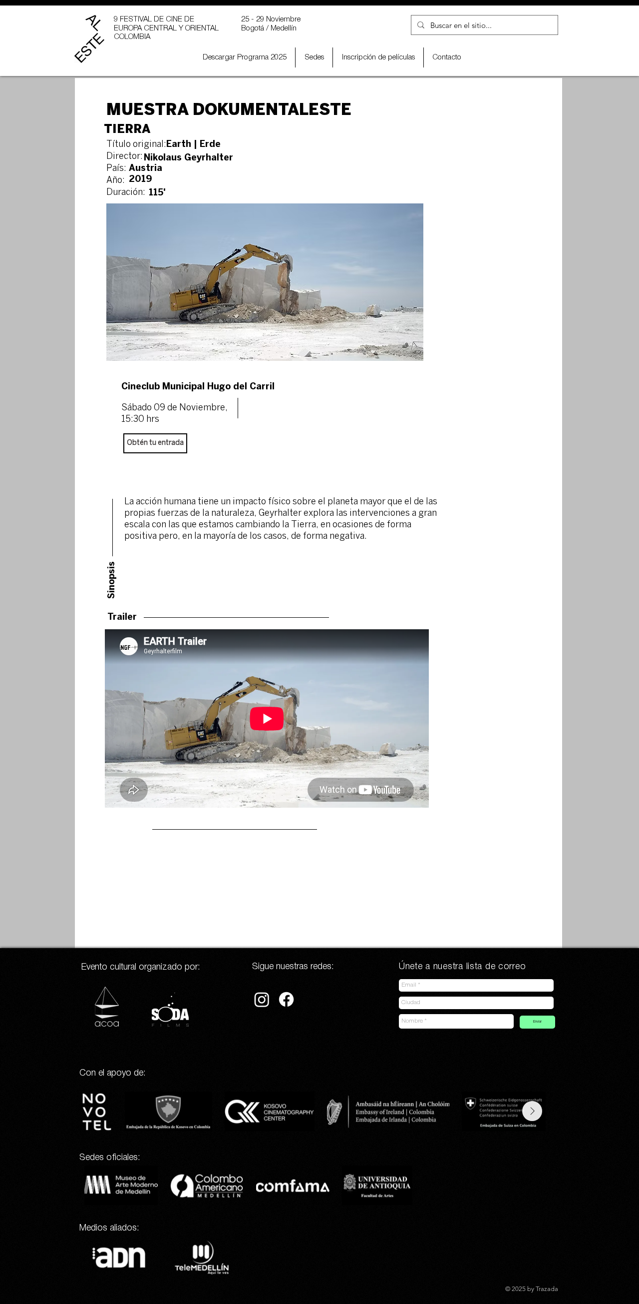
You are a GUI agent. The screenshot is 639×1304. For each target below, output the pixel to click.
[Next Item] (532, 1111)
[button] (377, 57)
